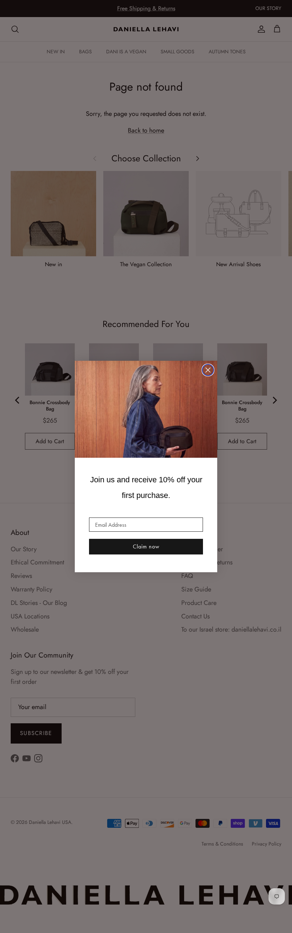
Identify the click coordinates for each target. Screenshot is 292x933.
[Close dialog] (208, 370)
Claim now (146, 546)
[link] (146, 409)
